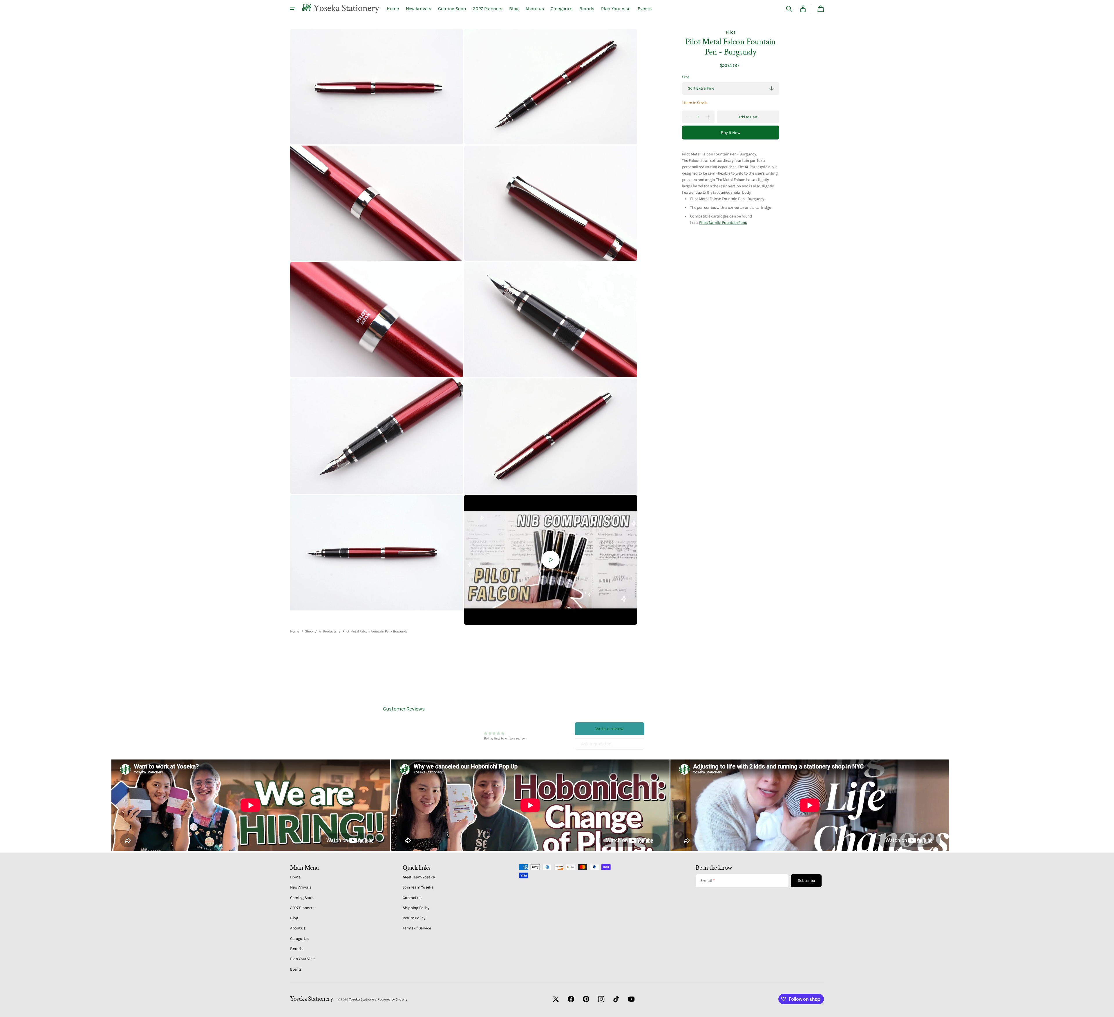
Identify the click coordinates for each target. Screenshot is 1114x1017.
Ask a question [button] (596, 743)
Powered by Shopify (392, 999)
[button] (789, 8)
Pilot (730, 32)
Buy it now (730, 132)
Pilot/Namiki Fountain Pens (723, 222)
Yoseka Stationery (363, 999)
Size (685, 77)
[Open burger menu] (292, 8)
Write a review (609, 728)
